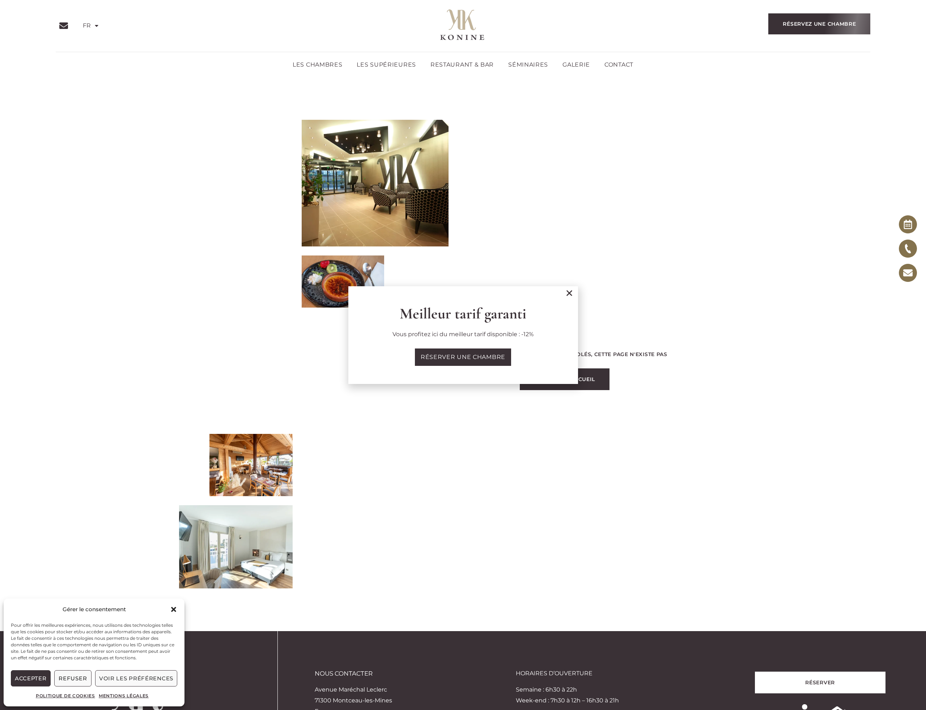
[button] (173, 609)
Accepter (31, 678)
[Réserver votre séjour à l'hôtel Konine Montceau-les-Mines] (908, 224)
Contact (618, 64)
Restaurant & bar (462, 64)
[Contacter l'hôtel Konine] (908, 249)
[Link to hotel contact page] (65, 25)
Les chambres (317, 64)
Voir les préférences (136, 678)
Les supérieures (386, 64)
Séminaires (528, 64)
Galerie (576, 64)
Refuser (73, 678)
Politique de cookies (65, 695)
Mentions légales (124, 695)
